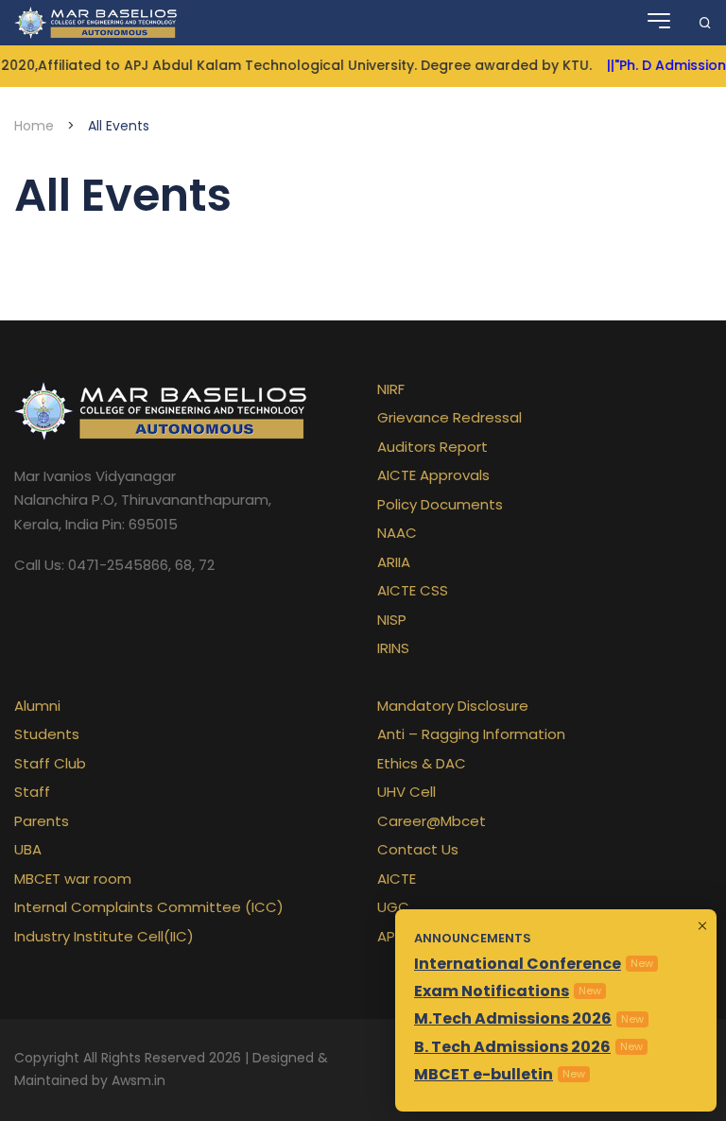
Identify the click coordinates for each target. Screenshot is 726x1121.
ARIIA (393, 562)
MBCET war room (72, 878)
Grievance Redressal (449, 417)
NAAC (397, 533)
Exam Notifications (491, 991)
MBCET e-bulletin (483, 1074)
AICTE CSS (412, 590)
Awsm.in (138, 1080)
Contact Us (417, 849)
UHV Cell (406, 792)
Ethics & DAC (421, 763)
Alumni (37, 706)
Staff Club (50, 763)
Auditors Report (432, 447)
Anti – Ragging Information (471, 734)
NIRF (391, 389)
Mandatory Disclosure (452, 706)
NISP (391, 619)
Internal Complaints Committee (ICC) (149, 907)
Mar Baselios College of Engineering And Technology (98, 23)
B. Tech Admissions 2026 (512, 1047)
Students (46, 734)
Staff (32, 792)
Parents (41, 821)
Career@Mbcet (431, 821)
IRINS (393, 648)
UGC (393, 907)
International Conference (517, 964)
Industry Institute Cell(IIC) (104, 936)
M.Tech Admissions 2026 (513, 1018)
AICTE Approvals (433, 475)
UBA (28, 849)
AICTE (396, 878)
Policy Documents (440, 504)
